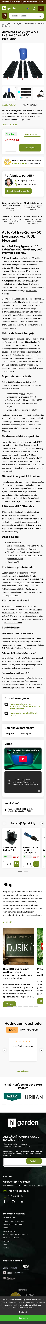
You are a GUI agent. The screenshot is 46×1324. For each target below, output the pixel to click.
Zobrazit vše (9, 922)
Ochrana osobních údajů (13, 1224)
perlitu (22, 394)
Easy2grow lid (30, 549)
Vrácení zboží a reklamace (13, 1221)
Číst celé (9, 1004)
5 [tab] (31, 1006)
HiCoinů (19, 163)
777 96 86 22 (15, 1195)
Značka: (9, 105)
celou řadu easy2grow (13, 623)
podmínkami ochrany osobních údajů (17, 1146)
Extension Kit (31, 291)
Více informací (28, 1308)
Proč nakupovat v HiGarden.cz (15, 1234)
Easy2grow (26, 733)
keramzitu (24, 397)
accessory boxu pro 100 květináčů (26, 582)
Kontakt (6, 1248)
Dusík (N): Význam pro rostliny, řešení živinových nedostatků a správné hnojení (18, 973)
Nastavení (23, 1312)
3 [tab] (20, 1006)
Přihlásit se (34, 1161)
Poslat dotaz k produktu (18, 191)
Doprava (6, 1241)
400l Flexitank (15, 542)
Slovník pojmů (9, 1231)
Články (6, 1244)
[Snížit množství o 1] (7, 147)
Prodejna (7, 1228)
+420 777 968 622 (27, 184)
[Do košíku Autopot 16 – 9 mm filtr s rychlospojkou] (36, 864)
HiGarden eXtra (9, 1218)
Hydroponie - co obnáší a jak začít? (24, 714)
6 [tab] (36, 1006)
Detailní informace (9, 124)
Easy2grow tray (13, 549)
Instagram (16, 1201)
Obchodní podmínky (11, 1238)
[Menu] (4, 16)
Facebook (7, 1201)
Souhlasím (23, 1318)
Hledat (40, 16)
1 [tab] (20, 871)
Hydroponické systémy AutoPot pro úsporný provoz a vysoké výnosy (25, 706)
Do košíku (30, 147)
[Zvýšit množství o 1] (15, 147)
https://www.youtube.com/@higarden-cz (23, 1201)
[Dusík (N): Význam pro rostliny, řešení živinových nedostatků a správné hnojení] (18, 947)
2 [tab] (26, 871)
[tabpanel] (11, 848)
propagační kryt (12, 595)
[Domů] (3, 23)
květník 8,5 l (35, 546)
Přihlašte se (17, 160)
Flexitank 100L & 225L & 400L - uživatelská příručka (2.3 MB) (21, 810)
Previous (4, 823)
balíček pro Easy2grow (20, 552)
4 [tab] (26, 1006)
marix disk (31, 555)
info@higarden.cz (26, 180)
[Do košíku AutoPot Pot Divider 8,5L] (16, 864)
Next (42, 823)
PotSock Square (19, 555)
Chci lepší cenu (32, 134)
